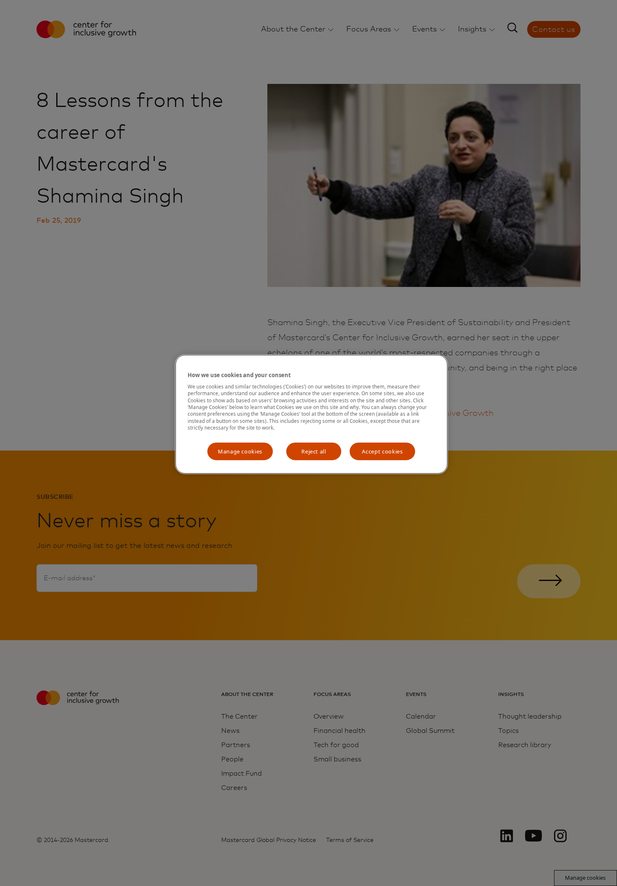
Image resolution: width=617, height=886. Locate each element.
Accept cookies (382, 451)
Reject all (313, 451)
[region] (311, 414)
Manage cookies (240, 451)
